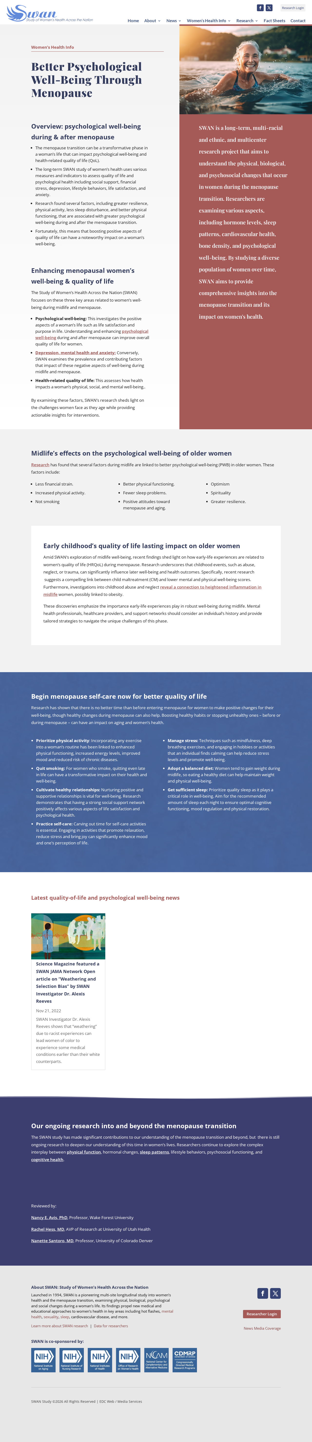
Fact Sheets (274, 21)
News (171, 21)
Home (133, 21)
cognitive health (47, 1159)
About (150, 21)
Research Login (293, 8)
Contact (298, 21)
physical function (84, 1152)
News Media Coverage (262, 1328)
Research (245, 21)
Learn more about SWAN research (59, 1325)
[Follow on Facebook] (260, 7)
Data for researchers (111, 1325)
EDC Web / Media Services (120, 1401)
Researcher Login (262, 1313)
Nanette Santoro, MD (52, 1240)
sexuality (51, 1316)
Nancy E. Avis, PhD (49, 1217)
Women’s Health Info (206, 21)
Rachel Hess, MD (47, 1229)
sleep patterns (154, 1152)
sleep (64, 1316)
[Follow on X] (269, 7)
